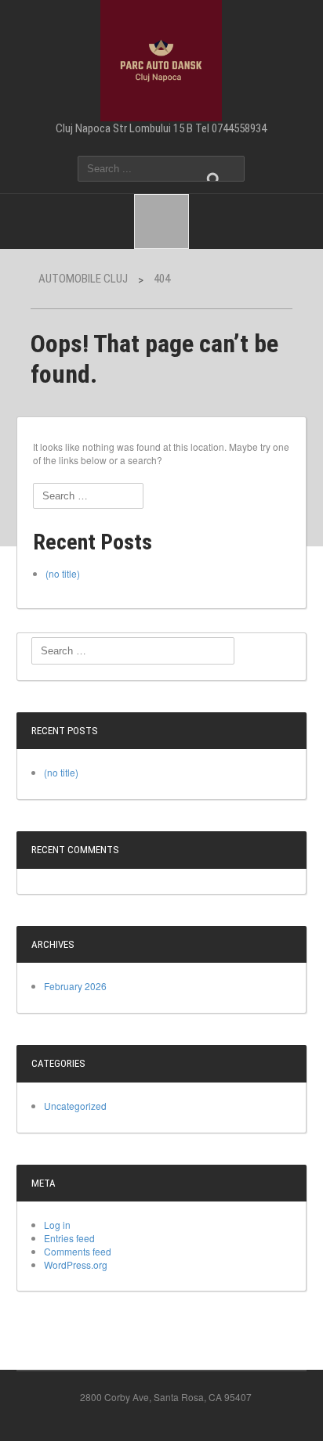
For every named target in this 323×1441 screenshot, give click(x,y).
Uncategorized (75, 1105)
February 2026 (75, 985)
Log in (57, 1224)
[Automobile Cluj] (161, 59)
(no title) (62, 573)
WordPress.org (75, 1264)
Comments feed (77, 1251)
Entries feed (69, 1238)
